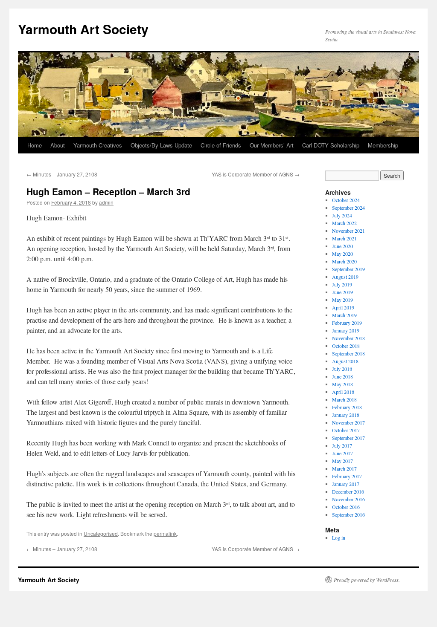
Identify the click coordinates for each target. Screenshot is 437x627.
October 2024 (346, 199)
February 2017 (347, 476)
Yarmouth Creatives (97, 145)
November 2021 (348, 230)
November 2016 (348, 499)
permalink (165, 533)
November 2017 (348, 422)
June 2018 (342, 376)
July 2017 (342, 445)
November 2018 (348, 338)
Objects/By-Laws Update (161, 145)
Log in (338, 537)
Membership (383, 145)
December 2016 (348, 491)
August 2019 (345, 276)
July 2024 (342, 215)
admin (106, 202)
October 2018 (346, 345)
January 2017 (345, 483)
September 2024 (348, 207)
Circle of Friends (221, 145)
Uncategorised (101, 533)
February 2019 (347, 322)
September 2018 (348, 353)
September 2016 (348, 514)
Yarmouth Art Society (83, 29)
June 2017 (342, 453)
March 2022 (344, 223)
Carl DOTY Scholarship (330, 145)
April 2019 (343, 307)
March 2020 (344, 261)
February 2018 (347, 407)
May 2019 (342, 299)
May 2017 (342, 460)
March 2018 (344, 399)
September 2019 (348, 269)
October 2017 (346, 430)
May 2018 (342, 384)
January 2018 (345, 414)
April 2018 (343, 391)
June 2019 (342, 292)
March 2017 (344, 468)
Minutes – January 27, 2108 (61, 174)
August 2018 (345, 361)
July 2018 (342, 368)
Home (34, 145)
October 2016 (346, 506)
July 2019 (342, 284)
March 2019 (344, 315)
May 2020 (342, 253)
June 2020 (342, 246)
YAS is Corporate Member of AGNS (256, 174)
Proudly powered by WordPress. (367, 579)
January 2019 (345, 330)
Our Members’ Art (272, 145)
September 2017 (348, 437)
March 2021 (344, 238)
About (57, 145)
